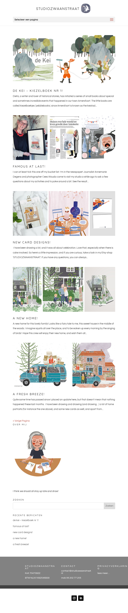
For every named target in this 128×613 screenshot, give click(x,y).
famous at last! (29, 166)
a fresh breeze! (29, 394)
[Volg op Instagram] (74, 598)
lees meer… (104, 573)
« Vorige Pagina (21, 421)
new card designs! (32, 242)
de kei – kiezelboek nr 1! (38, 91)
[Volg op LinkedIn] (81, 598)
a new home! (25, 318)
